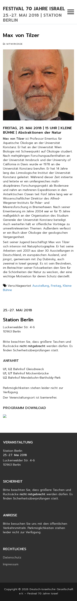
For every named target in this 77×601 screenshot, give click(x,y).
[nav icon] (70, 12)
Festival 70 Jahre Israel (34, 9)
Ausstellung (40, 286)
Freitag (56, 286)
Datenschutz (12, 557)
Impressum (10, 564)
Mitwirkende (14, 44)
